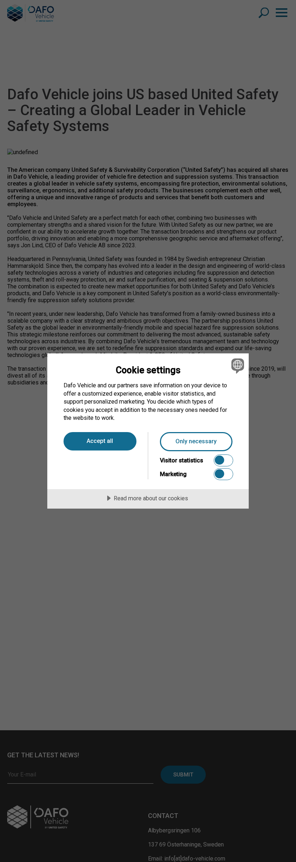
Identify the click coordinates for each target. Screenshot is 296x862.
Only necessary (196, 441)
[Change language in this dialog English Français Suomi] (237, 365)
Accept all (100, 440)
